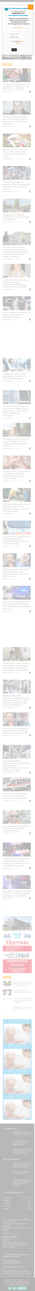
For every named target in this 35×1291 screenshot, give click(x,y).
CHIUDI (30, 7)
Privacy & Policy (20, 42)
